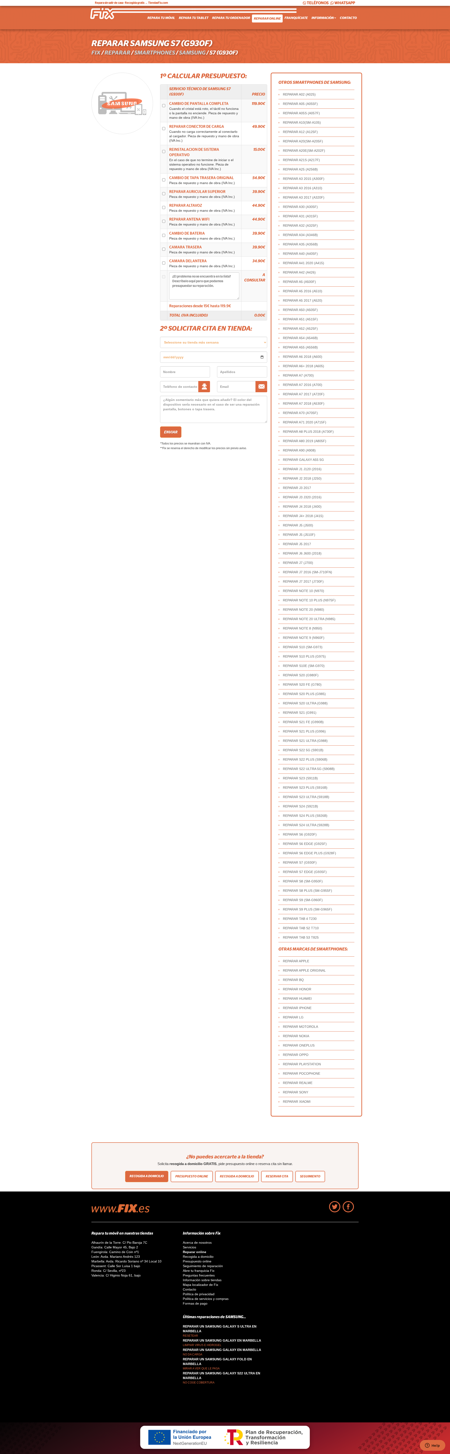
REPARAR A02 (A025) (299, 94)
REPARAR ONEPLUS (299, 1045)
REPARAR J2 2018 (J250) (302, 478)
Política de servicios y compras (206, 1299)
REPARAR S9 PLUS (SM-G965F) (307, 909)
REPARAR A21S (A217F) (301, 160)
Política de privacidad (198, 1294)
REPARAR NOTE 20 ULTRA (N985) (309, 619)
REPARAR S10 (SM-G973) (302, 647)
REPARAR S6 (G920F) (300, 834)
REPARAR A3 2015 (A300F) (303, 179)
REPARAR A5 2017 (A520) (302, 300)
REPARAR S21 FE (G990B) (303, 722)
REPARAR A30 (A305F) (300, 207)
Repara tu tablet (193, 17)
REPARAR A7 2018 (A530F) (303, 403)
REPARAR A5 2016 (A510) (302, 291)
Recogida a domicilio (147, 1176)
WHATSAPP (344, 3)
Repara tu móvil (161, 17)
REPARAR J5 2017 (297, 544)
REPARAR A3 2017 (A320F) (303, 197)
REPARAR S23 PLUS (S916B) (305, 787)
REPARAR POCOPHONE (301, 1073)
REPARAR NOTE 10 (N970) (303, 591)
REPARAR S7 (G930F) (300, 862)
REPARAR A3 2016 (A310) (302, 188)
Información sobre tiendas (202, 1280)
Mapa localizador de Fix (200, 1285)
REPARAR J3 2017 (297, 488)
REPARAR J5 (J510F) (299, 534)
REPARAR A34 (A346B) (300, 235)
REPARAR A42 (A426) (299, 272)
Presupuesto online (191, 1176)
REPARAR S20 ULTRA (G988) (305, 703)
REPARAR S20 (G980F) (301, 675)
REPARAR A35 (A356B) (300, 244)
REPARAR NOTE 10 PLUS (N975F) (309, 600)
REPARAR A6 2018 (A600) (302, 357)
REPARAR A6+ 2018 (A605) (303, 366)
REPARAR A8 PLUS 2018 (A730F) (308, 431)
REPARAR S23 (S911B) (300, 778)
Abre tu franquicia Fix (198, 1271)
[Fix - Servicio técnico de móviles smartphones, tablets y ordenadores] (109, 17)
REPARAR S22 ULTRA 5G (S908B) (309, 769)
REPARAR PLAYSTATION (302, 1064)
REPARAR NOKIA (296, 1036)
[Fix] (123, 1211)
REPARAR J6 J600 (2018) (302, 553)
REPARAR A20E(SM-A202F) (304, 150)
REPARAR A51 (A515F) (300, 319)
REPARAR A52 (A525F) (300, 328)
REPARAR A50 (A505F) (300, 310)
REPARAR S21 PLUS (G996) (304, 731)
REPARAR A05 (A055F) (300, 104)
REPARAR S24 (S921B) (300, 806)
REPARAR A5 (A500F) (299, 282)
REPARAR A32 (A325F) (300, 225)
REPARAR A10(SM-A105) (302, 122)
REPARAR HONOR (297, 989)
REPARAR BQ (293, 980)
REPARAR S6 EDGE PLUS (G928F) (309, 853)
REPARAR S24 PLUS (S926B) (305, 816)
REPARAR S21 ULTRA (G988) (305, 741)
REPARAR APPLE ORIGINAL (304, 970)
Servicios (189, 1247)
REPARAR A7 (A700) (298, 375)
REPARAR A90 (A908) (299, 450)
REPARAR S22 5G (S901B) (303, 750)
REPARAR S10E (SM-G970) (304, 666)
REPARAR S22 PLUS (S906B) (305, 759)
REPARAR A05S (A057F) (301, 113)
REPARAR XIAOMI (297, 1101)
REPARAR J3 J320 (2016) (302, 497)
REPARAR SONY (295, 1092)
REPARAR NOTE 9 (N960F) (303, 638)
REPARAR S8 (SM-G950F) (303, 881)
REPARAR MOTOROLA (300, 1027)
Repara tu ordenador (231, 17)
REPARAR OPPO (295, 1055)
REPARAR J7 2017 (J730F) (303, 581)
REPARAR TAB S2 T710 (301, 928)
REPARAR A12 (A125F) (300, 132)
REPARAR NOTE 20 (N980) (303, 609)
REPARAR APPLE (296, 961)
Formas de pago (195, 1303)
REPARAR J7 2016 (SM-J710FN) (307, 572)
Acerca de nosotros (197, 1242)
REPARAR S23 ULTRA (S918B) (306, 797)
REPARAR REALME (297, 1083)
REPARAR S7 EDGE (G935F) (305, 872)
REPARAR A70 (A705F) (300, 413)
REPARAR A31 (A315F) (300, 216)
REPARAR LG (293, 1017)
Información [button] (322, 17)
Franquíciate (296, 17)
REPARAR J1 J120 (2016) (302, 469)
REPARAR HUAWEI (297, 998)
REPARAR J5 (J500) (298, 525)
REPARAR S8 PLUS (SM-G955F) (307, 890)
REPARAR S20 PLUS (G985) (304, 694)
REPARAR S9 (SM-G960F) (303, 900)
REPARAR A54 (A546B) (300, 338)
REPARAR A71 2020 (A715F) (304, 422)
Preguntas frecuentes (199, 1275)
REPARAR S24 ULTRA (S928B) (306, 825)
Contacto (348, 17)
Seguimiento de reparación (203, 1266)
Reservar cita (277, 1176)
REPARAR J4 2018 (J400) (302, 506)
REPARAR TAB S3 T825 (301, 937)
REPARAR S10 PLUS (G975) (304, 656)
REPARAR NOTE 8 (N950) (302, 628)
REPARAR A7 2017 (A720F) (303, 394)
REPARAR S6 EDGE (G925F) (305, 844)
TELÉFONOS (318, 3)
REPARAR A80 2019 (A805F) (304, 441)
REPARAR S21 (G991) (299, 712)
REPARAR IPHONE (297, 1008)
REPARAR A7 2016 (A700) (302, 385)
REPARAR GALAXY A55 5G (303, 460)
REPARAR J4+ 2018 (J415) (303, 516)
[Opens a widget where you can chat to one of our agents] (432, 1446)
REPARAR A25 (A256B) (300, 169)
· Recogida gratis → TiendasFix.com (131, 2)
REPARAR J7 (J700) (298, 563)
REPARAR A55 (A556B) (300, 347)
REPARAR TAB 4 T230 (300, 919)
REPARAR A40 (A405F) (300, 253)
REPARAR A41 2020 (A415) (303, 263)
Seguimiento (310, 1176)
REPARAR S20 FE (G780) (302, 684)
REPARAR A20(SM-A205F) (303, 141)
